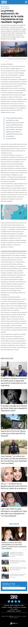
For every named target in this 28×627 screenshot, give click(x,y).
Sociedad (10, 607)
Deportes (4, 607)
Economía (23, 607)
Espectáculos (16, 607)
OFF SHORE (17, 59)
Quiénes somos (11, 611)
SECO (22, 59)
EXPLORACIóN (19, 58)
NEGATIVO (25, 59)
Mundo (22, 605)
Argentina (17, 605)
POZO (14, 59)
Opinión (16, 609)
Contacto (18, 611)
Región (11, 605)
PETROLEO (13, 58)
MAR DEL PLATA (7, 58)
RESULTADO (24, 58)
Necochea (6, 605)
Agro (11, 609)
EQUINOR (10, 59)
